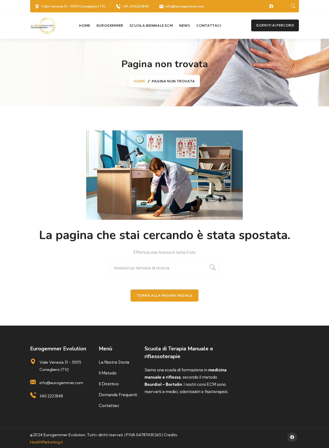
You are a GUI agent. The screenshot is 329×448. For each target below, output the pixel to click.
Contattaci (208, 25)
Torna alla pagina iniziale (165, 295)
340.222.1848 (51, 396)
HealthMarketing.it (46, 442)
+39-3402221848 (135, 6)
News (184, 25)
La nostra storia (114, 362)
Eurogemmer (110, 25)
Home (84, 25)
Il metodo (108, 372)
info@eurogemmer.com (184, 6)
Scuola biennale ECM (151, 25)
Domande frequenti (118, 394)
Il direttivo (109, 383)
